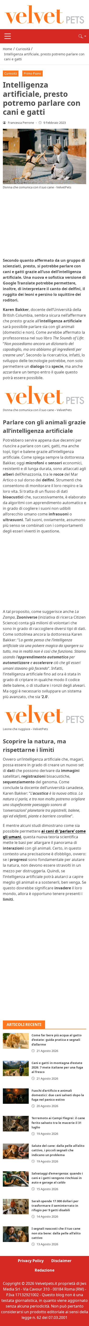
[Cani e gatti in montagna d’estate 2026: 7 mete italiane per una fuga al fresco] (16, 1068)
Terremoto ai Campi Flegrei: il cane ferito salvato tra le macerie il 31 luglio (58, 1122)
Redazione (44, 1270)
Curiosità (10, 73)
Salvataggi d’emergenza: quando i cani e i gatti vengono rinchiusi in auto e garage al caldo (57, 1177)
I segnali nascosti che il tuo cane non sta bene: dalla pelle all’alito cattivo (56, 1233)
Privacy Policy (31, 1260)
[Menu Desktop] (7, 36)
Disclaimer (61, 1260)
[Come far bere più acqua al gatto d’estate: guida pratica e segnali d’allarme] (16, 1040)
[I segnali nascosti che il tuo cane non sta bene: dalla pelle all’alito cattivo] (16, 1234)
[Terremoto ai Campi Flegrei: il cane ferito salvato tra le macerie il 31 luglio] (16, 1123)
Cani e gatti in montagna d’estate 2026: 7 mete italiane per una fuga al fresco (57, 1067)
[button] (82, 36)
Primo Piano (32, 73)
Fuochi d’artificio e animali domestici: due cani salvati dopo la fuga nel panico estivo (58, 1095)
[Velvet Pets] (44, 14)
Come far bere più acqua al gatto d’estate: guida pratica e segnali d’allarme (57, 1039)
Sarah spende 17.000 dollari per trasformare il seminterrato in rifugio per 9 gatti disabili (55, 1205)
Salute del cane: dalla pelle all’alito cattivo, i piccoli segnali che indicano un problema (58, 1150)
